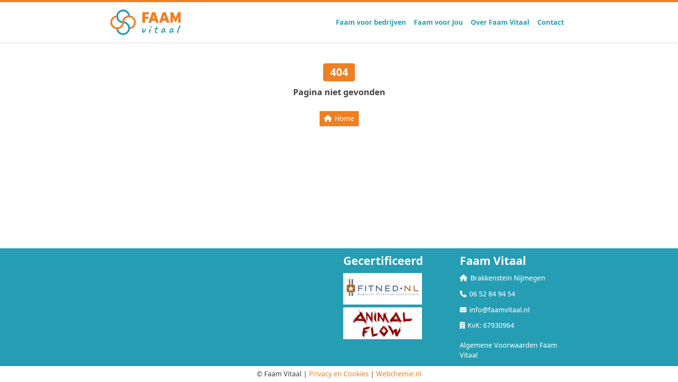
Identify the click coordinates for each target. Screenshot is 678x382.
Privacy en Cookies (339, 373)
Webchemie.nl (399, 373)
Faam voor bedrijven (371, 22)
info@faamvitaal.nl (499, 309)
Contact (550, 22)
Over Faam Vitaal (500, 22)
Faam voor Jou (438, 22)
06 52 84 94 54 (492, 294)
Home (344, 118)
